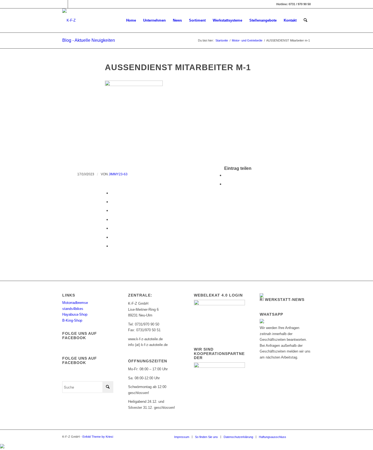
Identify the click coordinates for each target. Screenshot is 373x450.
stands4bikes (72, 309)
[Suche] (305, 20)
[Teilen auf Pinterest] (112, 201)
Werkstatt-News (284, 299)
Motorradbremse (75, 303)
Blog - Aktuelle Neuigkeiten (88, 40)
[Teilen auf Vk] (112, 228)
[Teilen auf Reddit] (112, 237)
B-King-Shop (72, 320)
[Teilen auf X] (225, 184)
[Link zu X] (72, 4)
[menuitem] (131, 20)
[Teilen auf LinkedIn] (112, 210)
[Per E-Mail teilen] (112, 246)
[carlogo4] (69, 20)
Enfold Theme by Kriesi (97, 436)
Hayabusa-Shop (74, 314)
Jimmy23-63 (118, 174)
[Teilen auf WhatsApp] (112, 193)
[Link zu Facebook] (64, 4)
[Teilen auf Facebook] (225, 175)
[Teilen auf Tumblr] (112, 219)
